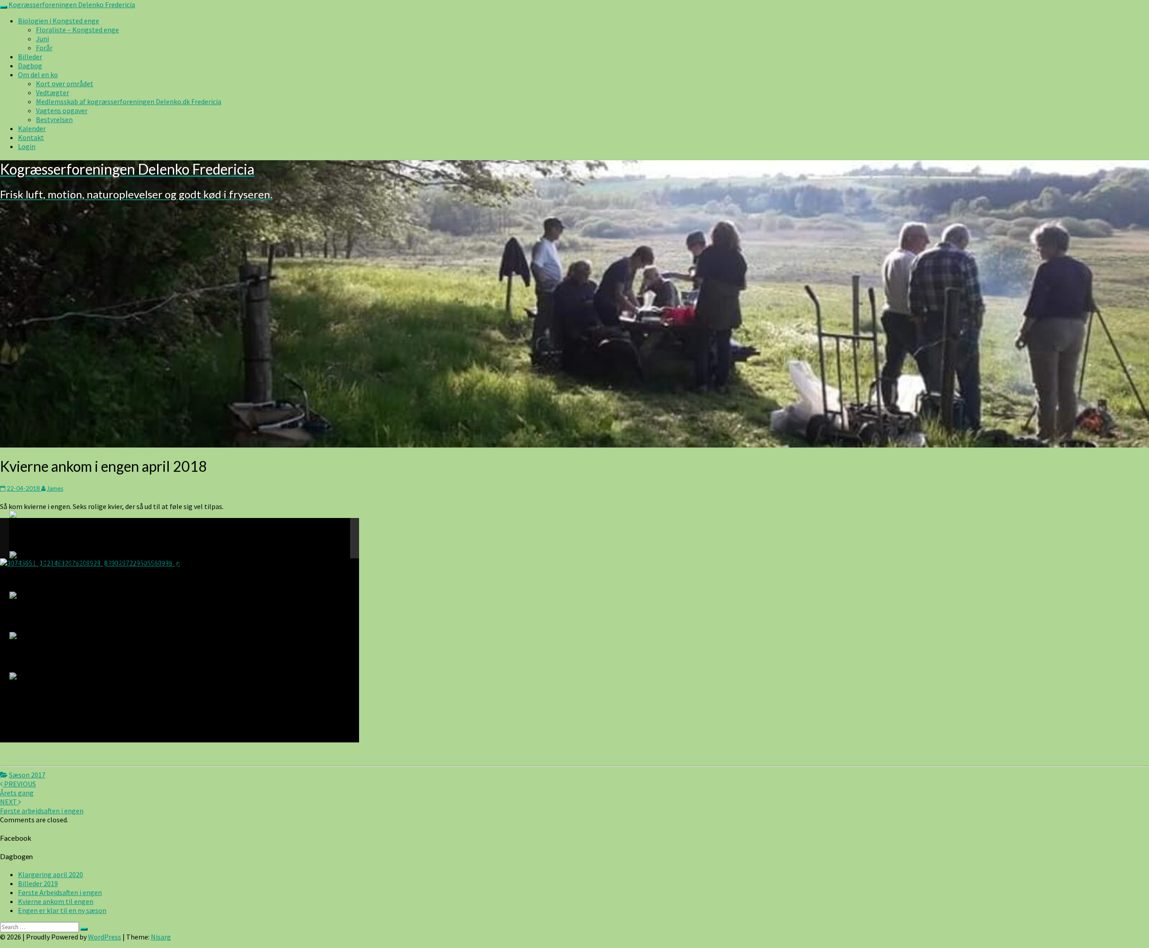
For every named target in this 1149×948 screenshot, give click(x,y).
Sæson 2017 (27, 774)
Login (26, 146)
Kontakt (31, 137)
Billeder (30, 56)
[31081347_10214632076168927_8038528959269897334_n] (95, 640)
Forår (44, 47)
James (55, 488)
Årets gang (18, 788)
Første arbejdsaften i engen (41, 806)
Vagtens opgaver (62, 110)
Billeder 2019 (38, 883)
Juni (42, 38)
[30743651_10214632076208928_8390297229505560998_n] (95, 519)
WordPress (104, 936)
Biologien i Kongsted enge (58, 20)
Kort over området (64, 83)
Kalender (32, 128)
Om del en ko (38, 74)
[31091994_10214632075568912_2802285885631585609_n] (95, 680)
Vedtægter (52, 92)
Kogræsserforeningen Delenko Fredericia (72, 4)
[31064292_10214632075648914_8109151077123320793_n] (95, 600)
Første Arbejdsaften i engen (60, 892)
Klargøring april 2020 (50, 874)
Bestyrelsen (54, 119)
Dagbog (30, 65)
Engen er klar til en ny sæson (62, 910)
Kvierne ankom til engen (55, 901)
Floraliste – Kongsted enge (77, 29)
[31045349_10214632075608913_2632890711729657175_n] (95, 559)
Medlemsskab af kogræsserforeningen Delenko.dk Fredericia (128, 101)
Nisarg (161, 936)
